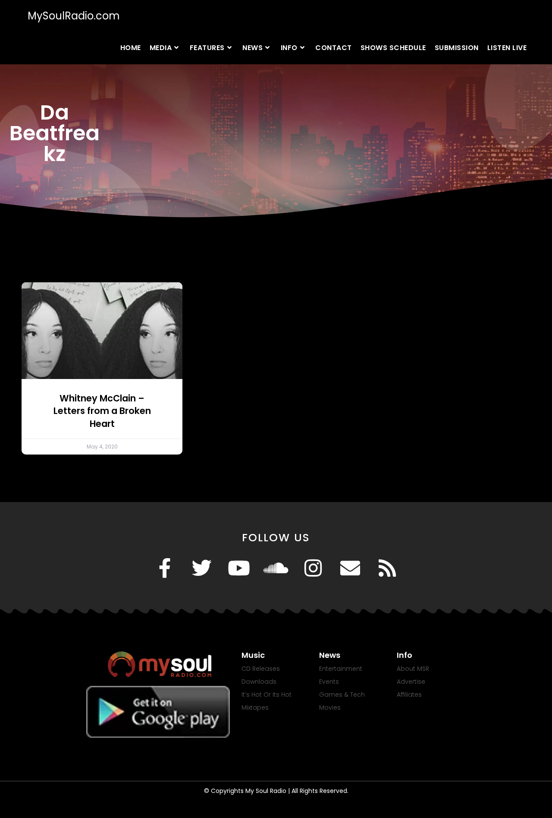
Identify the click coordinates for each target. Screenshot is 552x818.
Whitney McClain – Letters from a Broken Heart (102, 411)
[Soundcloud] (276, 568)
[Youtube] (239, 568)
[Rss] (387, 568)
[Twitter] (202, 568)
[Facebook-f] (165, 568)
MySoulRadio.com (74, 16)
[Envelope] (350, 568)
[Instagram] (313, 568)
